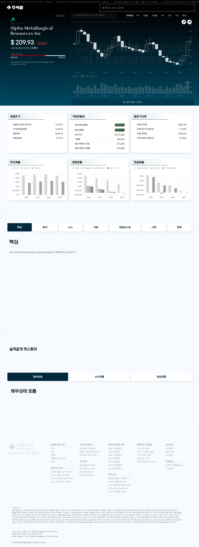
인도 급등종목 (114, 462)
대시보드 (169, 444)
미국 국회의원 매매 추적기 (62, 478)
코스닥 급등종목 (115, 468)
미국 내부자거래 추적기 (61, 482)
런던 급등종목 (114, 452)
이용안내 (169, 461)
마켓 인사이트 (57, 468)
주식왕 (17, 7)
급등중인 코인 (143, 458)
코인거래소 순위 (144, 455)
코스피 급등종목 (115, 465)
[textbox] (95, 15)
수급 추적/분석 (86, 444)
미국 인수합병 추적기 (117, 491)
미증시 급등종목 (115, 448)
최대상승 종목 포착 (116, 444)
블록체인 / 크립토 (144, 444)
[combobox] (94, 15)
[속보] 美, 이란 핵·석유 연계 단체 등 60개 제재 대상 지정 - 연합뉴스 (83, 2)
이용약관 (169, 468)
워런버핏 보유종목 (87, 448)
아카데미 (83, 461)
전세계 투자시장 (58, 444)
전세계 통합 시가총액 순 (61, 472)
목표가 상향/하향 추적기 (90, 452)
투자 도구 (112, 474)
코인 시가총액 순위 (145, 452)
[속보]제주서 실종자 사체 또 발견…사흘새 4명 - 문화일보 (136, 2)
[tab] (19, 227)
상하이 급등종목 (115, 455)
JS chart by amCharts (80, 68)
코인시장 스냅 (143, 448)
